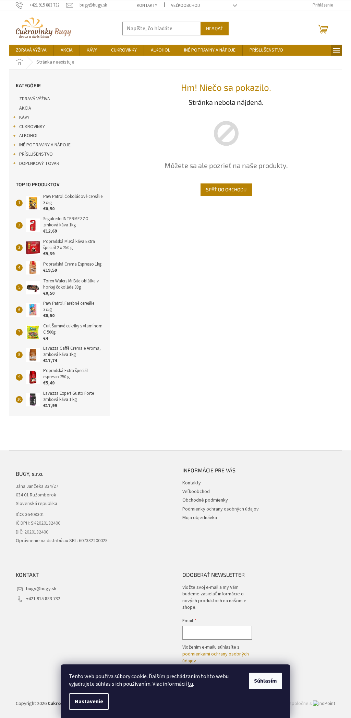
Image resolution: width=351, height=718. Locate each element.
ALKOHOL (28, 135)
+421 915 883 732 (43, 598)
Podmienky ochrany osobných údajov (220, 509)
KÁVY (24, 117)
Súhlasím (265, 681)
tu (190, 684)
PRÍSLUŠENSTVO (36, 154)
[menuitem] (31, 50)
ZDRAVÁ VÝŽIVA (34, 99)
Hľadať (214, 28)
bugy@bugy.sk (41, 588)
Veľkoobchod (185, 5)
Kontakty (147, 5)
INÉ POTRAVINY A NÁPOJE (45, 145)
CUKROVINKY (32, 126)
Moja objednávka (199, 517)
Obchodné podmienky (205, 500)
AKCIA (25, 108)
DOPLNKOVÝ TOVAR (39, 163)
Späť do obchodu (226, 189)
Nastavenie (89, 701)
